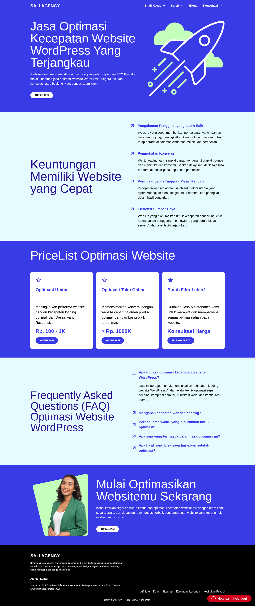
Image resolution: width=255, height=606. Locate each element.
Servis (175, 5)
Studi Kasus (152, 5)
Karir (156, 591)
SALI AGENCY (45, 5)
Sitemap (167, 591)
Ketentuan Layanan (188, 591)
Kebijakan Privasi (214, 591)
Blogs (193, 5)
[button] (229, 598)
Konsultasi (210, 5)
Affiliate (145, 591)
